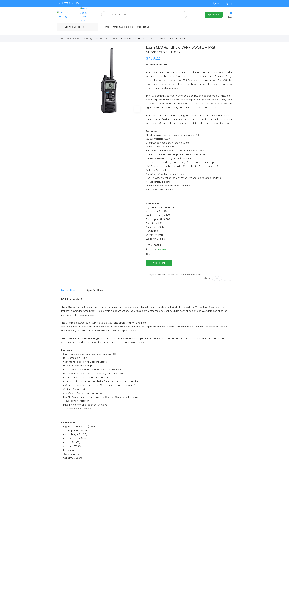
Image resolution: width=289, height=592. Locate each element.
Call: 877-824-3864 (69, 3)
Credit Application (123, 26)
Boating (87, 38)
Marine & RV (73, 38)
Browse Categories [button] (75, 26)
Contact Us (143, 26)
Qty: (148, 254)
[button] (230, 15)
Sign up (228, 3)
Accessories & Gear (106, 38)
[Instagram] (225, 278)
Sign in (215, 3)
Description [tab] (68, 290)
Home (106, 26)
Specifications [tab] (95, 290)
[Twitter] (219, 278)
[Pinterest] (230, 278)
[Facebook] (214, 278)
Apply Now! (213, 14)
